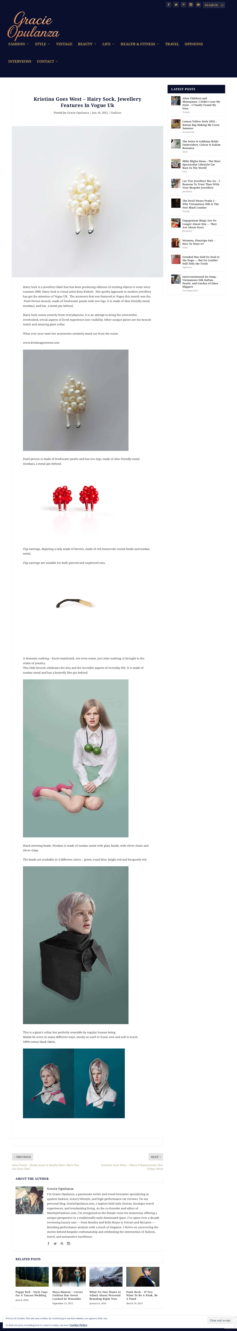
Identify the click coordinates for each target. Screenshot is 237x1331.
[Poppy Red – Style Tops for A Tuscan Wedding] (32, 1277)
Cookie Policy (78, 1325)
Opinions (194, 44)
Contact (45, 62)
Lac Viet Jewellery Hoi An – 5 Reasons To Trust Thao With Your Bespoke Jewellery (201, 184)
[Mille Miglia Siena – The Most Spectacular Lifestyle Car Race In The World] (176, 163)
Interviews (19, 62)
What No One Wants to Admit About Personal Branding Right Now (105, 1295)
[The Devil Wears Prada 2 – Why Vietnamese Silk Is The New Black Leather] (176, 203)
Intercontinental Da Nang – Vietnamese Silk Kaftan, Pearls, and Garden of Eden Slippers (200, 282)
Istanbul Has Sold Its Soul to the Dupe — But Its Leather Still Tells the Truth (201, 260)
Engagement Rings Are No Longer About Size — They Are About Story (199, 224)
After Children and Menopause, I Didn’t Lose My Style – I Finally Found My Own (201, 103)
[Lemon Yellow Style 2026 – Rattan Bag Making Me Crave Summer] (176, 123)
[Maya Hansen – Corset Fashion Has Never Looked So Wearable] (69, 1277)
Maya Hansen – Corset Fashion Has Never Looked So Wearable (67, 1295)
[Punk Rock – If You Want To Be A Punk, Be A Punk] (142, 1277)
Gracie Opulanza (78, 112)
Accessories (188, 131)
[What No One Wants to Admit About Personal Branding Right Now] (106, 1277)
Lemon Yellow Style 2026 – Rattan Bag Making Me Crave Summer (201, 125)
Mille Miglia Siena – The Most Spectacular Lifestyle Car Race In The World (201, 164)
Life (106, 44)
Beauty (85, 44)
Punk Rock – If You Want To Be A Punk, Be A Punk (142, 1295)
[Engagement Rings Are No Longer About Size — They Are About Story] (176, 223)
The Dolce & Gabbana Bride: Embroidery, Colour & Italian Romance (201, 145)
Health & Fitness (138, 44)
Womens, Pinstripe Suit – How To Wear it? (198, 242)
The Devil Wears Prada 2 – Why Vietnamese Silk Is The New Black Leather (200, 204)
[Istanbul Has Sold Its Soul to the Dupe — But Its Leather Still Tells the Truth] (176, 259)
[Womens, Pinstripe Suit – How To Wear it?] (176, 243)
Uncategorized (190, 290)
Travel (172, 44)
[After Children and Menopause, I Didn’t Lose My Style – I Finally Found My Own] (176, 100)
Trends (186, 112)
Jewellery (187, 191)
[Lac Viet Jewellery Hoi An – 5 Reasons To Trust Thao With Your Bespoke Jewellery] (176, 183)
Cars (184, 171)
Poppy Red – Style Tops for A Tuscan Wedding (32, 1293)
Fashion (16, 44)
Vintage (64, 44)
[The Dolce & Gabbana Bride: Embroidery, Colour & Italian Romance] (176, 143)
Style (40, 44)
